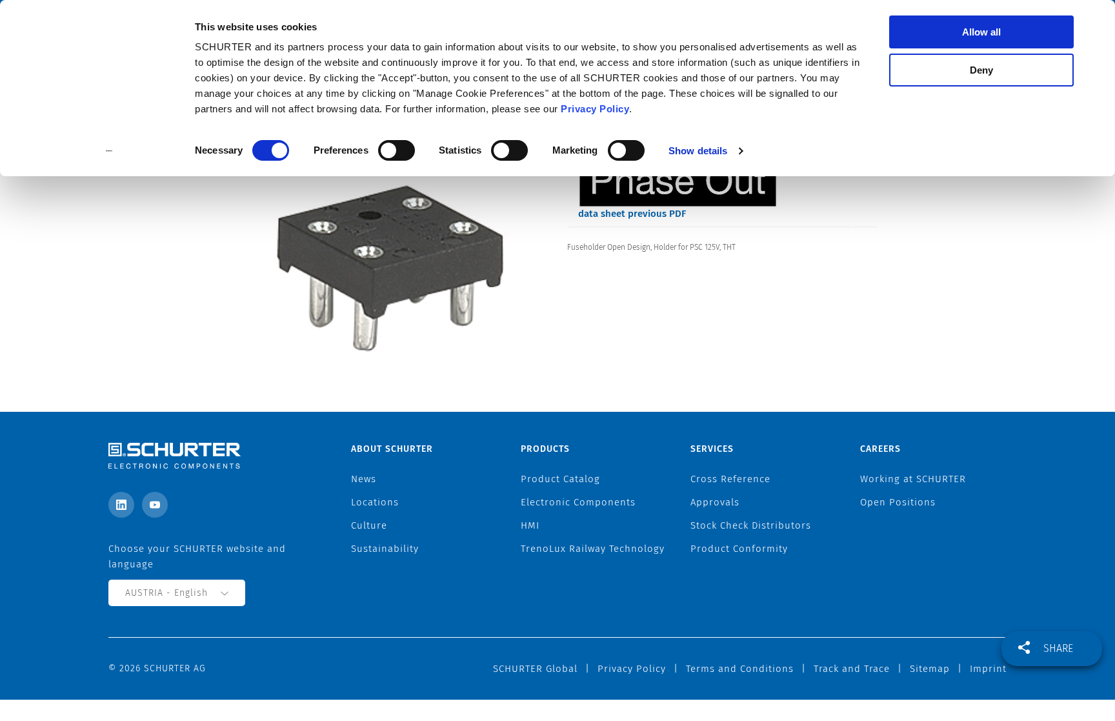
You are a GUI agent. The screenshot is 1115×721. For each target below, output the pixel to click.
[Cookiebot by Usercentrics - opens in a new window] (109, 151)
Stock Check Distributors (750, 525)
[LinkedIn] (121, 505)
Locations (375, 502)
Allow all (981, 31)
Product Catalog (560, 479)
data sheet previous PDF (632, 213)
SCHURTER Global (535, 669)
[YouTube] (155, 505)
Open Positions (898, 502)
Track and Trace (852, 669)
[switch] (396, 150)
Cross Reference (730, 479)
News (363, 479)
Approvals (714, 502)
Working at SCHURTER (913, 479)
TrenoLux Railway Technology (593, 548)
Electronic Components (578, 502)
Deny (981, 70)
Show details (697, 150)
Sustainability (385, 548)
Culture (369, 525)
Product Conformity (739, 548)
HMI (530, 525)
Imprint (988, 669)
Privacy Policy (595, 108)
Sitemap (930, 669)
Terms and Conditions (740, 669)
